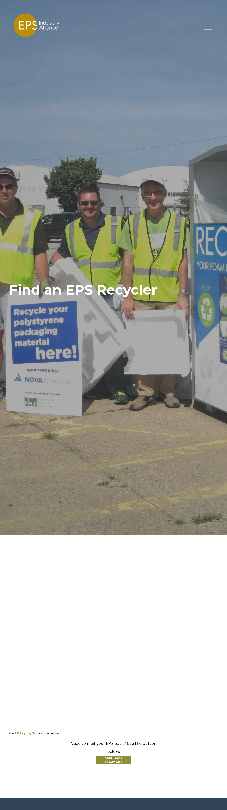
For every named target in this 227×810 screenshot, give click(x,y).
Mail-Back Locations (113, 760)
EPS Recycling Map (26, 733)
